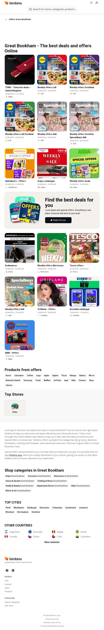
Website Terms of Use (52, 622)
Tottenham (57, 508)
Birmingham (22, 512)
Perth (8, 508)
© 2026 (52, 615)
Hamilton (36, 512)
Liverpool (83, 508)
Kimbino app (15, 455)
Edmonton (44, 508)
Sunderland (70, 508)
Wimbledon (19, 508)
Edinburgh (31, 508)
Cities (7, 587)
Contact (8, 584)
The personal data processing (52, 626)
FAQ (6, 580)
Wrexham (10, 512)
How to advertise (12, 602)
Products (8, 591)
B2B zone (9, 605)
